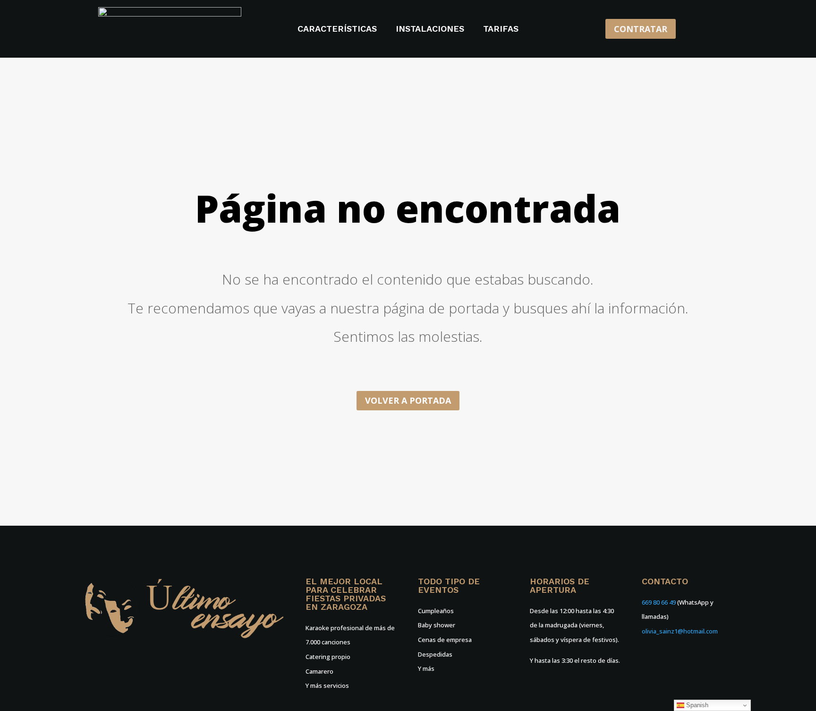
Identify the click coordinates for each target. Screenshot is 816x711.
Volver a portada (408, 400)
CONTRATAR (640, 29)
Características (337, 30)
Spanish (696, 705)
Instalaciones (430, 30)
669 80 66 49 (659, 602)
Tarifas (500, 30)
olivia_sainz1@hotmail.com (680, 631)
